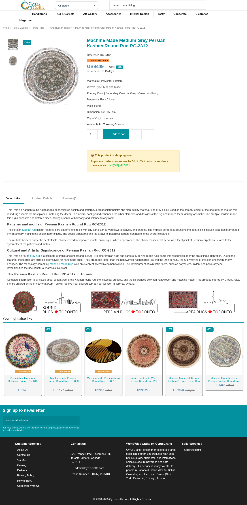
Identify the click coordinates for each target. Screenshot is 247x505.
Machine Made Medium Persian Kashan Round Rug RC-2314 (224, 381)
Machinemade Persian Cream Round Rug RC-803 (63, 380)
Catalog (21, 465)
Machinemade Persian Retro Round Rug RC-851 (103, 380)
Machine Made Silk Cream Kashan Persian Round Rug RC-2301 (184, 381)
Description (14, 198)
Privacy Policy (25, 475)
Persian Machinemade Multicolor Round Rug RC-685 (23, 381)
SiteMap (22, 460)
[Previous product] (239, 28)
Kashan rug (29, 229)
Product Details (42, 198)
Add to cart (118, 134)
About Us (22, 449)
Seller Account (192, 449)
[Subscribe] (76, 420)
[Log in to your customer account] (221, 5)
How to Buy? (24, 480)
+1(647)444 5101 (120, 165)
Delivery (22, 470)
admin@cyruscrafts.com (89, 468)
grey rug (35, 255)
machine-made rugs (61, 263)
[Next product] (242, 28)
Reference (93, 54)
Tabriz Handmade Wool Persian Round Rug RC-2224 (143, 381)
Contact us (23, 454)
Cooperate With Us (28, 485)
